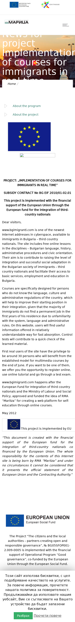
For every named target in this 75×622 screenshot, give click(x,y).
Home (12, 83)
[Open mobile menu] (66, 25)
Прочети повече (47, 616)
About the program (27, 106)
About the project (25, 114)
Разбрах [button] (23, 615)
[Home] (16, 23)
